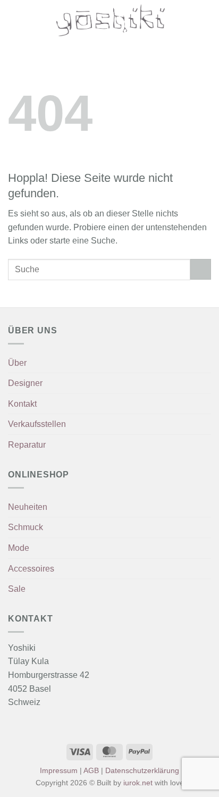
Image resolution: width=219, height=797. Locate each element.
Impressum (59, 770)
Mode (18, 547)
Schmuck (25, 527)
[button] (14, 20)
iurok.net (138, 782)
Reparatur (27, 444)
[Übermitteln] (200, 269)
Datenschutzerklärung (142, 770)
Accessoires (31, 568)
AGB (91, 770)
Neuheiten (27, 506)
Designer (25, 383)
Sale (17, 588)
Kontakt (22, 403)
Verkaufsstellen (37, 424)
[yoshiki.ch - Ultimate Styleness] (110, 20)
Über (17, 362)
